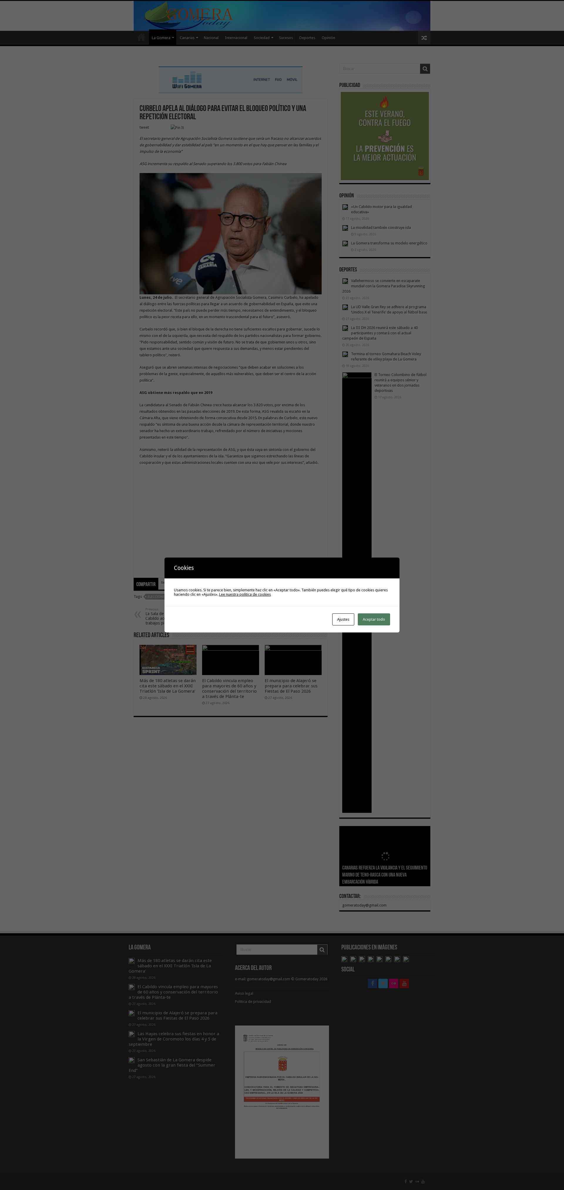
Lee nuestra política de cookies (245, 594)
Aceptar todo (374, 619)
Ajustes (343, 619)
